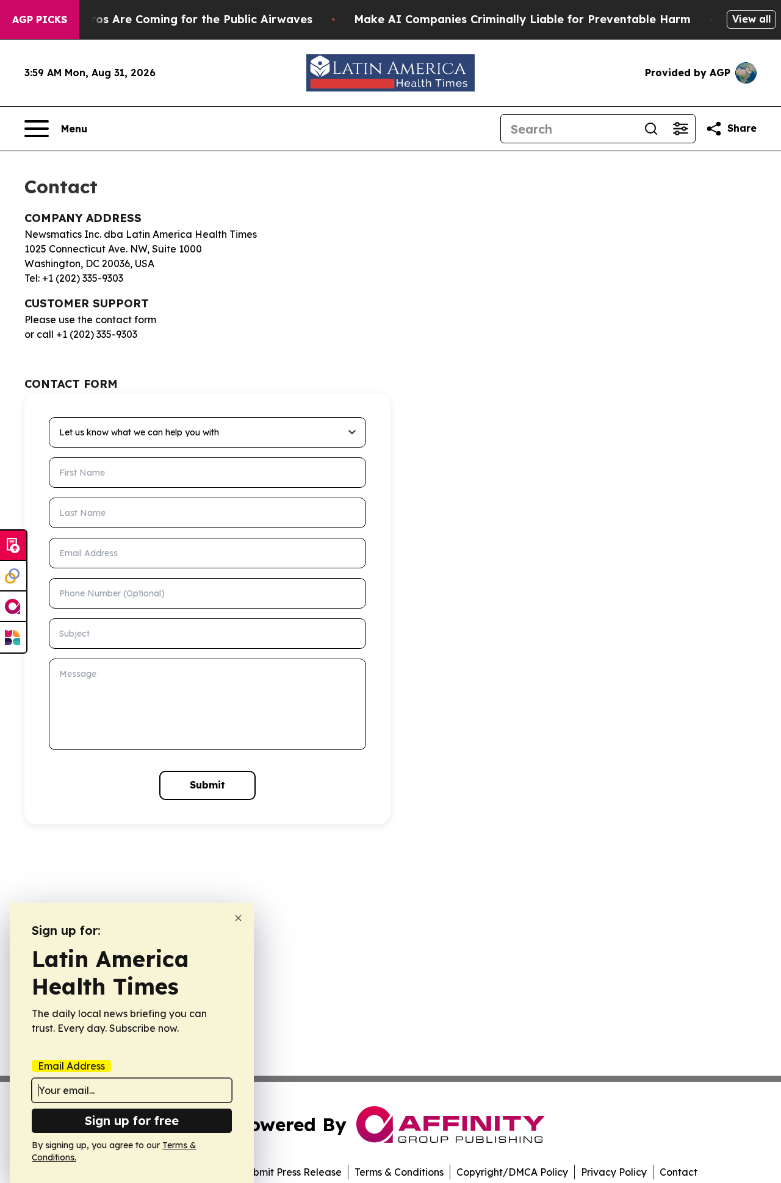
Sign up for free (132, 1120)
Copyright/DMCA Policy (512, 1172)
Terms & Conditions (399, 1172)
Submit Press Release (291, 1172)
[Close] (238, 918)
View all (751, 19)
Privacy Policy (614, 1172)
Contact (678, 1172)
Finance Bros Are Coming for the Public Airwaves (174, 19)
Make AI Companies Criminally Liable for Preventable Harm (522, 19)
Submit (207, 785)
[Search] (651, 129)
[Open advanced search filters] (680, 129)
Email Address (71, 1066)
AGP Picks (39, 19)
